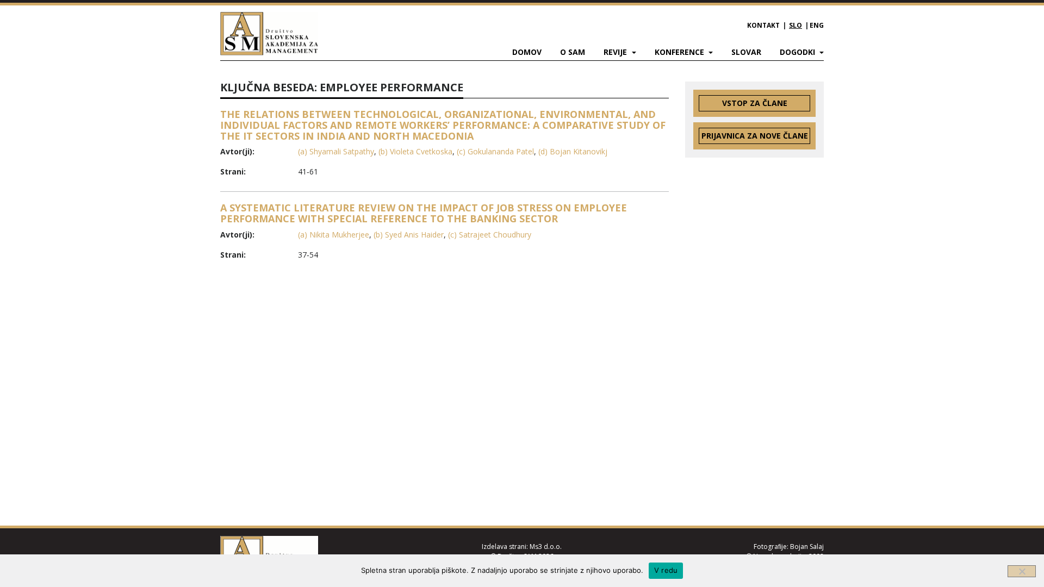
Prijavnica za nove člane (754, 135)
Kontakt (763, 25)
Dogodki (798, 52)
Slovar (746, 52)
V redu (666, 570)
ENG (817, 25)
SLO (795, 25)
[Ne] (1022, 571)
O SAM (572, 52)
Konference (680, 52)
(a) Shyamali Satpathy (336, 151)
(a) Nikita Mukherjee (333, 234)
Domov (527, 52)
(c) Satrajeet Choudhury (489, 234)
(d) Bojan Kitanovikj (572, 151)
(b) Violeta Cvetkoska (415, 151)
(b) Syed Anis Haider (409, 234)
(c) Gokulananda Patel (495, 151)
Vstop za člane (754, 103)
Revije (616, 52)
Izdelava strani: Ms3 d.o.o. (522, 546)
